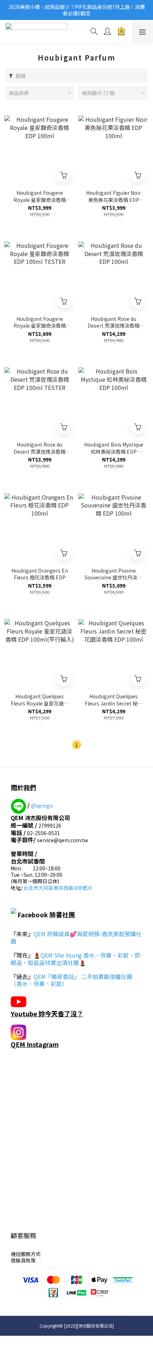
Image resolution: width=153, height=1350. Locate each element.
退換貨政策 (23, 1260)
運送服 (18, 1253)
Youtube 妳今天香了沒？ (47, 1013)
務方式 (33, 1253)
